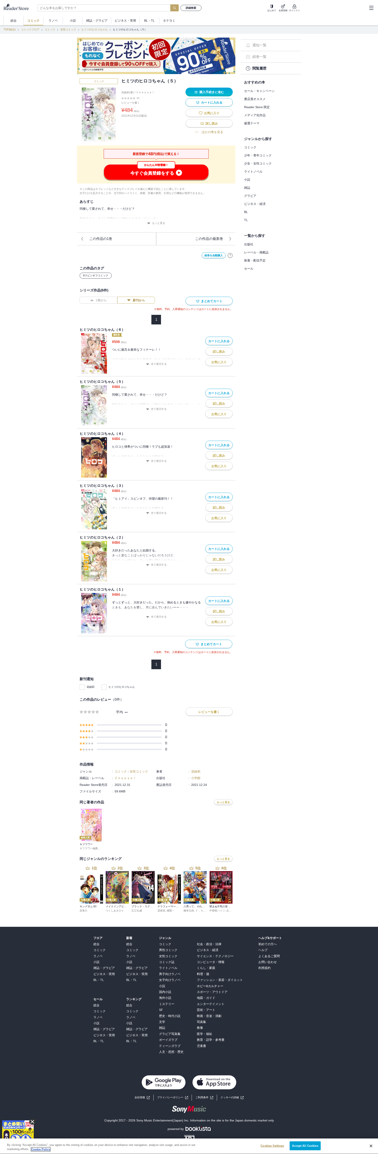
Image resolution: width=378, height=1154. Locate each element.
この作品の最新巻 (209, 239)
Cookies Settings (272, 1145)
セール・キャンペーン (259, 91)
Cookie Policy (40, 1149)
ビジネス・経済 (255, 204)
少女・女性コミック (258, 163)
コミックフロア (30, 29)
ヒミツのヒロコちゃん (94, 29)
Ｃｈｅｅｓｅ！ (145, 92)
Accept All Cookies (305, 1145)
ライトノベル (253, 171)
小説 (247, 179)
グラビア (250, 196)
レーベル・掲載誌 (256, 252)
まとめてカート (211, 301)
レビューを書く (130, 102)
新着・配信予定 (255, 260)
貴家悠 (161, 910)
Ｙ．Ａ (199, 910)
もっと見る (158, 223)
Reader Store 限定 (257, 107)
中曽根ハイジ (217, 910)
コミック (50, 29)
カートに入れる (211, 102)
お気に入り (211, 113)
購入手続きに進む (212, 92)
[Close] (371, 1146)
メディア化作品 (255, 115)
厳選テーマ (251, 123)
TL (246, 220)
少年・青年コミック (258, 155)
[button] (232, 1097)
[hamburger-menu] (371, 8)
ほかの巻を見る (212, 132)
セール (248, 268)
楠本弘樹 (189, 910)
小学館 (195, 778)
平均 (119, 712)
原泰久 (84, 910)
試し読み (212, 123)
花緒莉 (90, 686)
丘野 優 (230, 910)
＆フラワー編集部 (90, 848)
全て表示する (159, 364)
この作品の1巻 (100, 239)
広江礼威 (136, 910)
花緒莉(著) (127, 92)
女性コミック (68, 29)
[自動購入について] (230, 255)
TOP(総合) (10, 29)
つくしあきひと (115, 910)
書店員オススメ (255, 99)
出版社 (248, 244)
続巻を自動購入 (214, 255)
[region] (189, 1146)
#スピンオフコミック (95, 275)
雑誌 (247, 187)
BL (246, 212)
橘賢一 (171, 910)
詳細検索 (191, 7)
